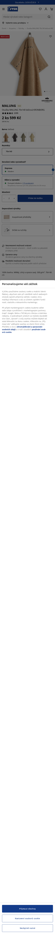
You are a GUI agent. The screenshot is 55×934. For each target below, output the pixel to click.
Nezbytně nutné (27, 928)
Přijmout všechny (27, 909)
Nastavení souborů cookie (27, 918)
